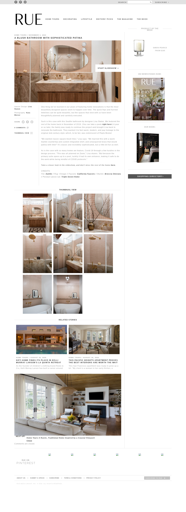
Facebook (27, 121)
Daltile (49, 174)
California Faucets (86, 174)
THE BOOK (142, 19)
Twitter (23, 121)
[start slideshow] (67, 71)
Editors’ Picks (104, 19)
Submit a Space (37, 478)
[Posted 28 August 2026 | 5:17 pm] (139, 455)
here (113, 165)
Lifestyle (86, 19)
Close (29, 441)
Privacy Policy (93, 478)
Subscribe (54, 478)
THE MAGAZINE (125, 19)
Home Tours (52, 19)
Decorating (70, 19)
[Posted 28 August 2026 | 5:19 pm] (94, 455)
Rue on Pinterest (24, 461)
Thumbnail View (21, 133)
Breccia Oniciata (113, 174)
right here (107, 124)
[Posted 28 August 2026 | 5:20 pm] (49, 455)
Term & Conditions (73, 478)
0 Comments (20, 127)
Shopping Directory (149, 176)
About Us (21, 478)
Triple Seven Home (70, 177)
